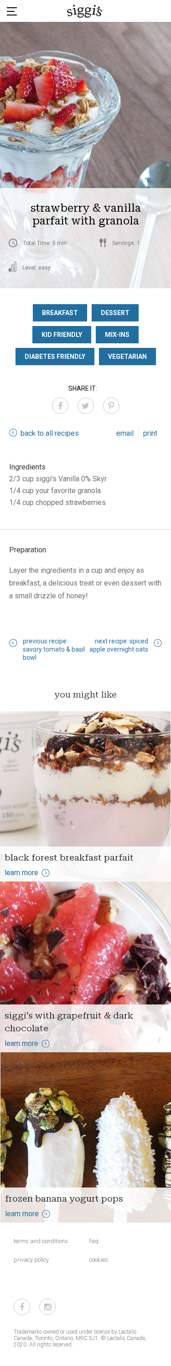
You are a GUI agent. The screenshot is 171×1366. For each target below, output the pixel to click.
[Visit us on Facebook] (22, 1307)
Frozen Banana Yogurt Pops (64, 1198)
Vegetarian (127, 356)
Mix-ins (117, 334)
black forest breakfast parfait (69, 857)
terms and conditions (41, 1241)
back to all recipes (50, 433)
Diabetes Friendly (55, 356)
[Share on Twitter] (86, 406)
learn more (21, 872)
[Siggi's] (85, 11)
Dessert (115, 312)
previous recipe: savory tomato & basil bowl (54, 649)
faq (93, 1241)
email (125, 433)
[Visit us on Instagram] (47, 1307)
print (150, 433)
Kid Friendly (61, 334)
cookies (98, 1259)
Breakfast (60, 312)
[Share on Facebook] (60, 406)
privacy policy (31, 1259)
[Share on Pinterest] (111, 406)
